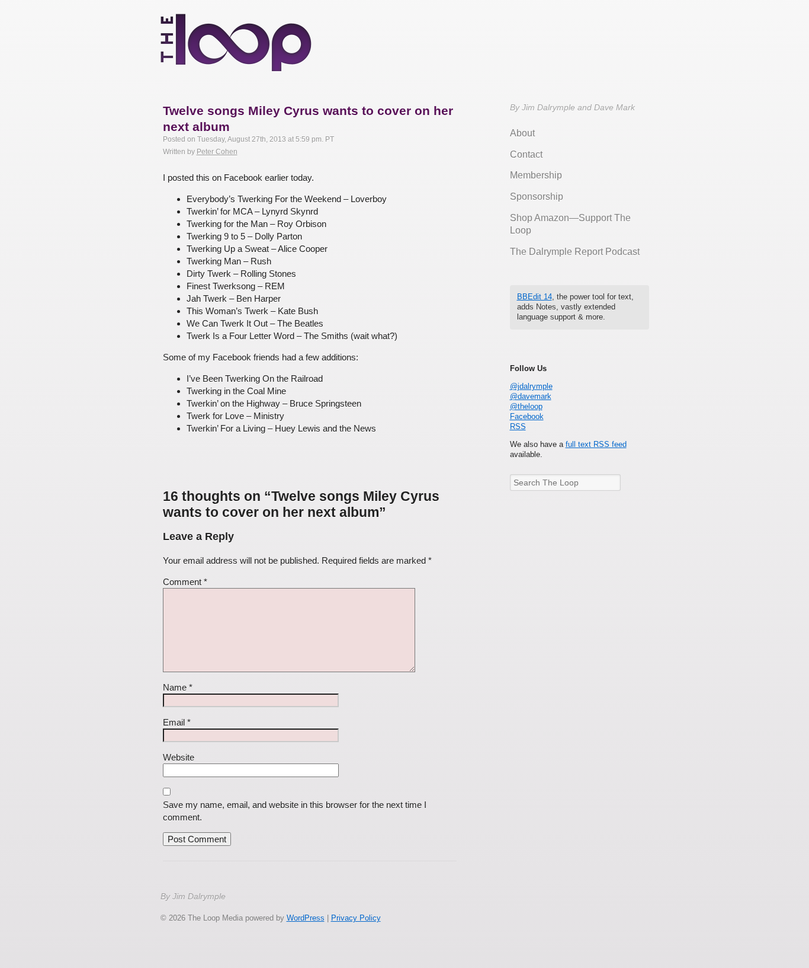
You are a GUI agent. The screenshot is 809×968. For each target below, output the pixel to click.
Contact (526, 154)
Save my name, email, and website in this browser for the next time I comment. (294, 811)
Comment (185, 582)
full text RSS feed (596, 444)
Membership (536, 175)
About (522, 133)
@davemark (530, 396)
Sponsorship (536, 196)
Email (177, 722)
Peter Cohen (217, 152)
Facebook (527, 416)
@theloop (526, 406)
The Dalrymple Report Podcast (575, 252)
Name (177, 687)
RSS (518, 426)
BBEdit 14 (534, 296)
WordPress (306, 917)
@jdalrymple (531, 386)
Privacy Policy (356, 917)
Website (178, 757)
